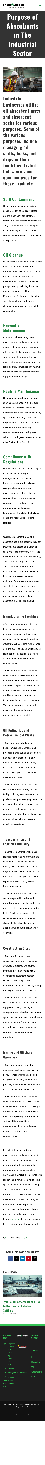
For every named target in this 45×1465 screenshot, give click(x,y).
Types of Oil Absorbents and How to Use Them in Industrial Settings (21, 1306)
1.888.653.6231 (10, 1369)
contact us (15, 1219)
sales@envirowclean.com (10, 1373)
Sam (6, 1238)
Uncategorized (24, 1238)
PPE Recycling (35, 1359)
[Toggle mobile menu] (40, 6)
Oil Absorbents (36, 1369)
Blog (33, 1377)
